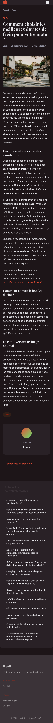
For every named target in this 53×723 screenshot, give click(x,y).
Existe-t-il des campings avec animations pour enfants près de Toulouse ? (22, 552)
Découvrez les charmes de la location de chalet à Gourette (26, 591)
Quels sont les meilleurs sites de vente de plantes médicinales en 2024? (25, 582)
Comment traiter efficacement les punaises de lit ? (23, 502)
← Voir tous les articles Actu (17, 463)
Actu (14, 10)
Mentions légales (10, 700)
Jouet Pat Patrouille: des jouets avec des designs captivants (25, 542)
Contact (6, 705)
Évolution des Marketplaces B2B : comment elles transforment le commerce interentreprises (22, 636)
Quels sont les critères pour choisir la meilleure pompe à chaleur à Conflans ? (26, 511)
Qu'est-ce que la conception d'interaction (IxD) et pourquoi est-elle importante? (26, 563)
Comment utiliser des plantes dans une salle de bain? (25, 625)
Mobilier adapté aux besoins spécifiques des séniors (26, 601)
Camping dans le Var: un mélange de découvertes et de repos (24, 573)
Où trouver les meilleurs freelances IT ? (26, 608)
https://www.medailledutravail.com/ (22, 282)
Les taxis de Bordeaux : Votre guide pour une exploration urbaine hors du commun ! (26, 531)
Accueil (6, 10)
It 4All (7, 666)
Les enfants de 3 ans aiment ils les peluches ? (23, 520)
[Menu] (47, 2)
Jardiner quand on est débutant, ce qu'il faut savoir (25, 616)
